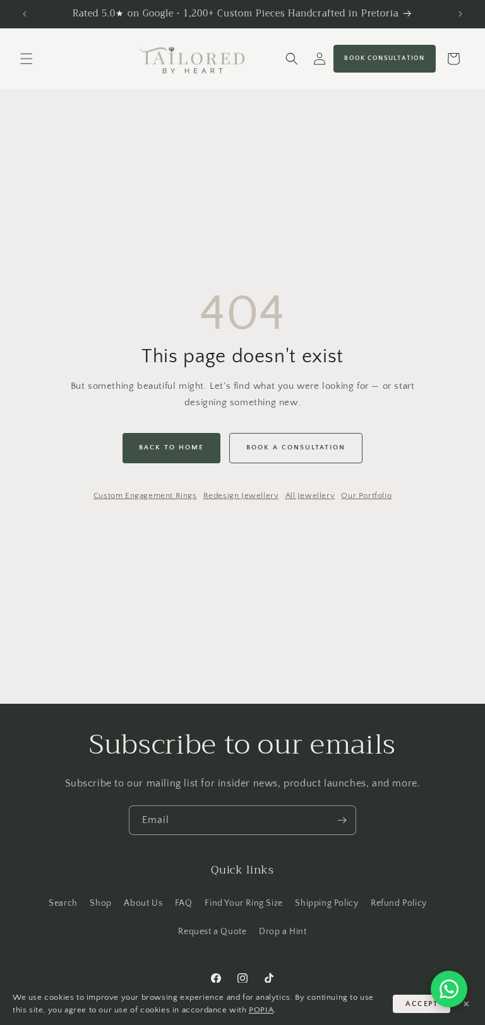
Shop (100, 903)
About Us (143, 903)
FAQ (184, 903)
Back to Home (171, 447)
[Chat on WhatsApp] (449, 989)
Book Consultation (384, 58)
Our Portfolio (366, 495)
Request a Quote (212, 932)
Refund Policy (399, 903)
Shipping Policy (326, 903)
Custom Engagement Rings (145, 495)
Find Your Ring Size (243, 903)
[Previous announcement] (25, 14)
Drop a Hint (283, 932)
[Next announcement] (460, 14)
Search (63, 903)
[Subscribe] (342, 820)
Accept (421, 1004)
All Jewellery (310, 495)
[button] (26, 59)
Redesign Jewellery (241, 495)
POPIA (261, 1009)
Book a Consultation (295, 447)
